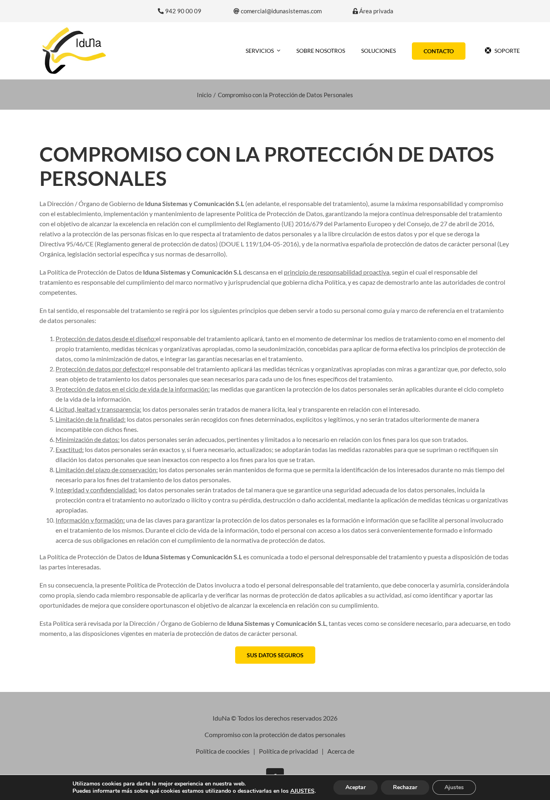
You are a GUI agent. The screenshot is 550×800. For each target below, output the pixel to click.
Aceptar (355, 787)
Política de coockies (223, 751)
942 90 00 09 (182, 11)
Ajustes (454, 787)
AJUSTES (302, 791)
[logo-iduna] (74, 29)
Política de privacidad (288, 751)
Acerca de (340, 751)
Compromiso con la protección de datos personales (275, 734)
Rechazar (405, 787)
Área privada (375, 11)
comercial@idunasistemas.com (281, 11)
